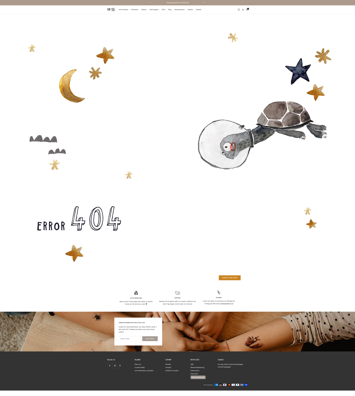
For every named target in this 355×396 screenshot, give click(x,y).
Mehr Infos (188, 3)
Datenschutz (195, 370)
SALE (163, 9)
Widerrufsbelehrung (197, 367)
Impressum (194, 374)
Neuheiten (134, 9)
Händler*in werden (172, 370)
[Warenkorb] (247, 9)
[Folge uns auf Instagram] (114, 365)
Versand (168, 367)
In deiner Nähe (140, 367)
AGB (192, 364)
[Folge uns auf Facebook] (109, 365)
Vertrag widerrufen (198, 377)
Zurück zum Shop (229, 277)
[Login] (243, 9)
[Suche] (239, 10)
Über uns (138, 364)
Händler (190, 9)
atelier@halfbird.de (226, 304)
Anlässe (144, 9)
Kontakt (198, 9)
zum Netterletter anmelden (144, 370)
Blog (169, 9)
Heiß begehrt (154, 9)
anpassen (227, 367)
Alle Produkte (123, 9)
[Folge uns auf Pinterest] (119, 365)
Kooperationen (179, 9)
